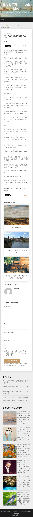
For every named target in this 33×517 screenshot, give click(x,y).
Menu (2, 19)
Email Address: (8, 332)
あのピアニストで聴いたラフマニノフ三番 (15, 401)
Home (2, 25)
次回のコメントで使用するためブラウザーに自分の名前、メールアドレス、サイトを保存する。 (15, 353)
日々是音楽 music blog (16, 6)
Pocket (25, 46)
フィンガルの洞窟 (22, 476)
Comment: (7, 306)
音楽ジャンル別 (10, 25)
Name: (6, 324)
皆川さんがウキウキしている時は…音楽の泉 (15, 397)
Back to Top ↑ (16, 515)
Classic (18, 25)
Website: (6, 340)
